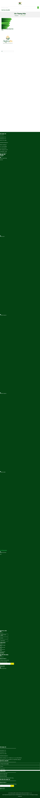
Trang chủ (16, 15)
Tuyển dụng (3, 640)
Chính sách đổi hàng (2, 648)
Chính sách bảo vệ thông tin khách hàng (2, 652)
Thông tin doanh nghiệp (3, 635)
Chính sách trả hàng (2, 650)
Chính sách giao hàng (2, 645)
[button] (5, 23)
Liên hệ (2, 637)
